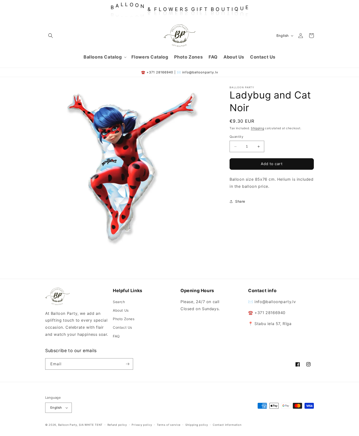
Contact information (227, 424)
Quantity (236, 137)
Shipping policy (196, 424)
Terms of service (168, 424)
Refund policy (117, 424)
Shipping (257, 128)
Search (119, 302)
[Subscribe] (127, 364)
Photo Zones (124, 319)
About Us (121, 310)
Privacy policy (142, 424)
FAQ (116, 336)
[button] (50, 35)
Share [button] (240, 201)
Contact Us (122, 327)
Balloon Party (67, 424)
